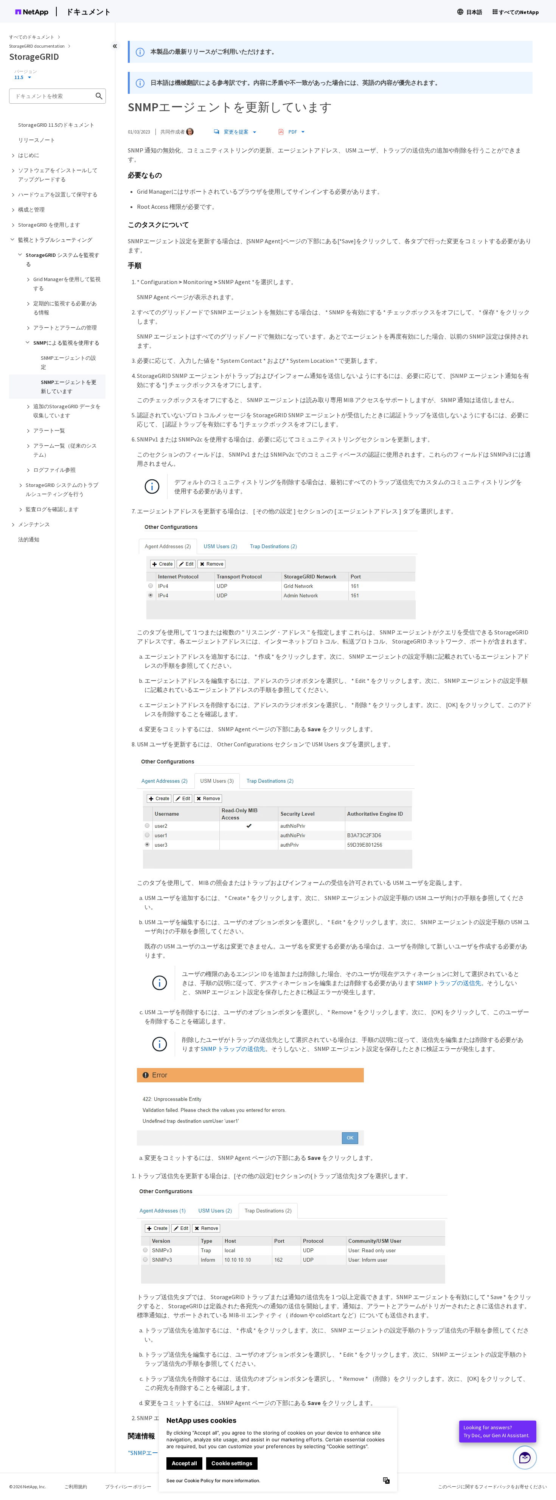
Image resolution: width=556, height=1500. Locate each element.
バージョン (25, 71)
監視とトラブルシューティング (55, 239)
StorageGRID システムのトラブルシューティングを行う (62, 489)
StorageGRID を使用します (49, 224)
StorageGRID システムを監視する (62, 259)
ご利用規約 (75, 1486)
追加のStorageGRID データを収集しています (67, 411)
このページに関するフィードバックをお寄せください (492, 1486)
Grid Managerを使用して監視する (67, 284)
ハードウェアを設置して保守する (58, 194)
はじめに (28, 155)
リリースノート (36, 140)
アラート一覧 (49, 430)
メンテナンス (34, 524)
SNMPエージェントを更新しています (68, 387)
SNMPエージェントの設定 (68, 362)
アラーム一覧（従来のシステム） (65, 450)
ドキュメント (88, 11)
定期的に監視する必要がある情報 (65, 308)
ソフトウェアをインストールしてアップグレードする (58, 175)
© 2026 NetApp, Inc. (27, 1486)
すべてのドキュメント (31, 37)
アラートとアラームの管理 (65, 327)
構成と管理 (31, 209)
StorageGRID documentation (37, 46)
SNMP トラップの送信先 (449, 983)
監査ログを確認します (52, 509)
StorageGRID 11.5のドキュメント (56, 124)
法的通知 (28, 539)
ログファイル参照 (54, 469)
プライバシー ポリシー (128, 1486)
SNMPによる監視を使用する (66, 342)
